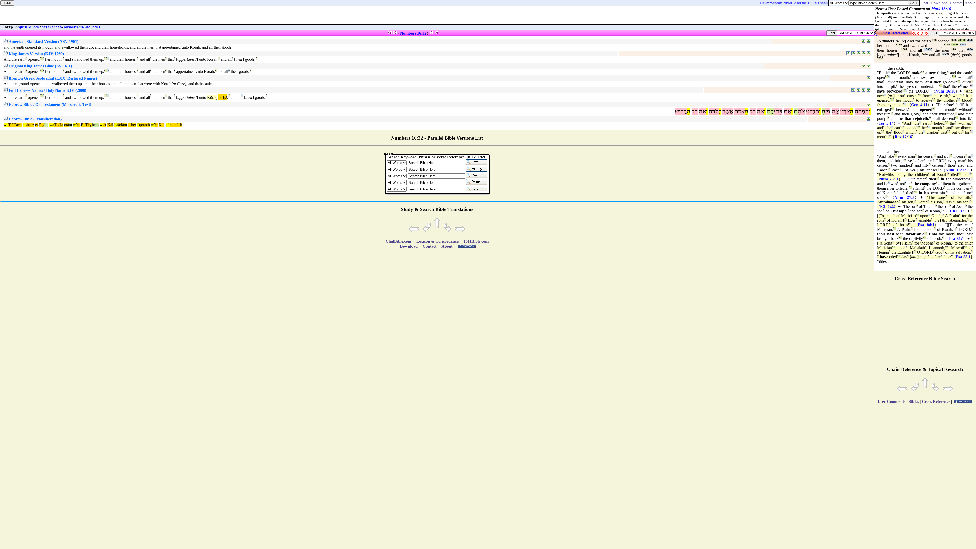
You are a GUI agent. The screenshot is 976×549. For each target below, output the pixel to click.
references (51, 27)
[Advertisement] (437, 15)
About (970, 3)
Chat (924, 3)
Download (939, 3)
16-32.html (90, 27)
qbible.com (29, 27)
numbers (71, 27)
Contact (956, 3)
